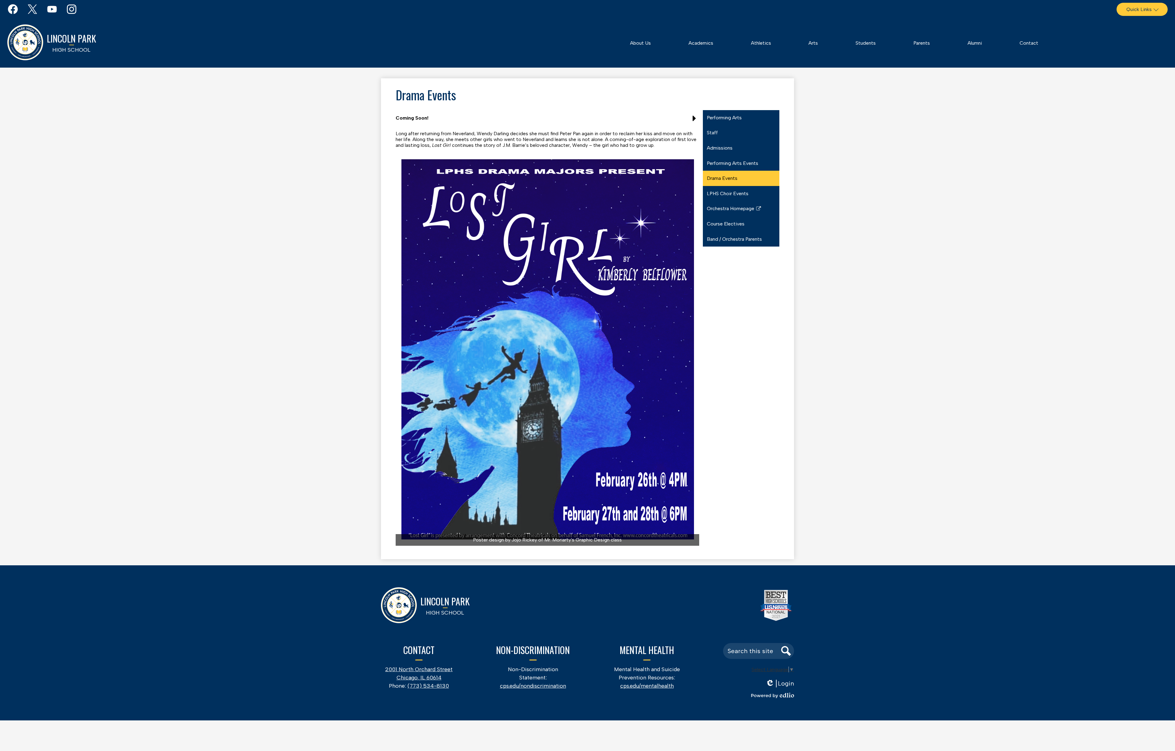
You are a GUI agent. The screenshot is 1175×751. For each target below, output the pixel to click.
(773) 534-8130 (428, 685)
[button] (640, 43)
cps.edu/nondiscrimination (533, 685)
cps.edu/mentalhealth (647, 685)
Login (780, 683)
